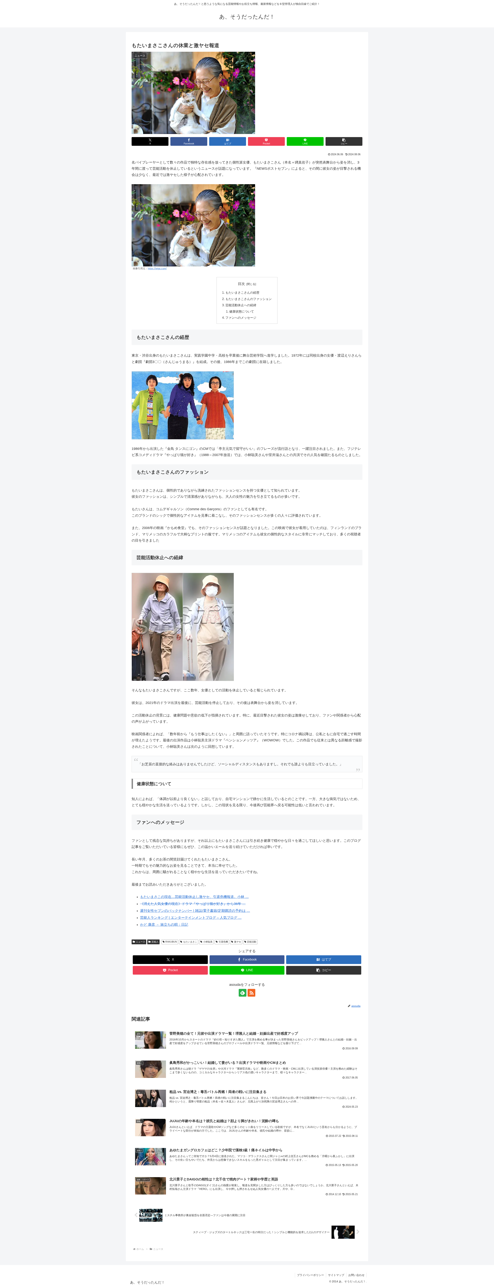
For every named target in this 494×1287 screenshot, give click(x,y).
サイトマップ (336, 1275)
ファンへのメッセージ (240, 317)
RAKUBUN (171, 941)
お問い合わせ (356, 1275)
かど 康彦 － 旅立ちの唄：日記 (164, 925)
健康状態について (241, 311)
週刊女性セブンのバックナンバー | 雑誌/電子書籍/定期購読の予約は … (195, 911)
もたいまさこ (190, 941)
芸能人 (154, 941)
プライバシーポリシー (310, 1275)
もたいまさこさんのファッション (248, 299)
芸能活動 (251, 941)
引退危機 (223, 941)
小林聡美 (207, 941)
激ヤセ (237, 941)
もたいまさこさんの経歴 (242, 292)
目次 (241, 284)
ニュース (140, 941)
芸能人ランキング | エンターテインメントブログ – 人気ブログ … (191, 918)
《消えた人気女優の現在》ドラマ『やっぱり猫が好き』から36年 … (193, 904)
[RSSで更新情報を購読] (251, 993)
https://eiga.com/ (157, 268)
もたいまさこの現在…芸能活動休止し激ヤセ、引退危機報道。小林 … (194, 897)
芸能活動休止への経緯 (240, 305)
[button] (344, 141)
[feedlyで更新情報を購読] (242, 993)
